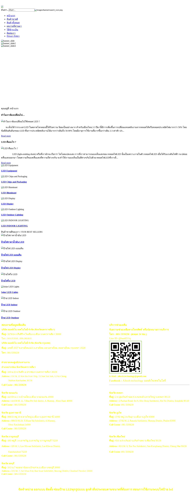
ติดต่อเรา (11, 33)
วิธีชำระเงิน (12, 29)
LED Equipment (9, 171)
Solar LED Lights (9, 292)
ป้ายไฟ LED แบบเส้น (11, 255)
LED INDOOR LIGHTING (14, 226)
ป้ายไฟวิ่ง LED (8, 281)
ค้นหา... (5, 10)
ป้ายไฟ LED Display (11, 268)
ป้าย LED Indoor (9, 305)
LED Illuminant (8, 193)
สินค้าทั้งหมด (13, 22)
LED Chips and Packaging (14, 182)
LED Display (7, 204)
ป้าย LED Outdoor (10, 318)
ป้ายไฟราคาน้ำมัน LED (12, 242)
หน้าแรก (11, 15)
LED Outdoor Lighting (12, 215)
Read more (6, 136)
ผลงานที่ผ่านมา (14, 26)
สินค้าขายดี (12, 19)
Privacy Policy (13, 36)
